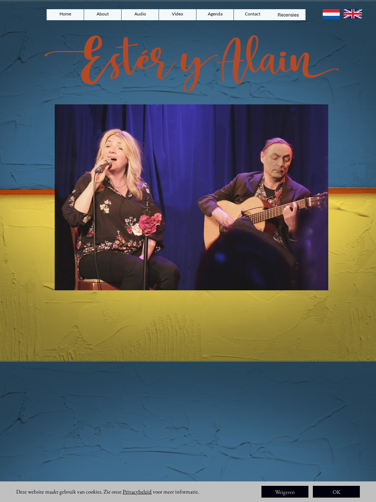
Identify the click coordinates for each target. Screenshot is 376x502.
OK (336, 491)
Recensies (288, 14)
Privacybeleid (137, 491)
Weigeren (285, 491)
